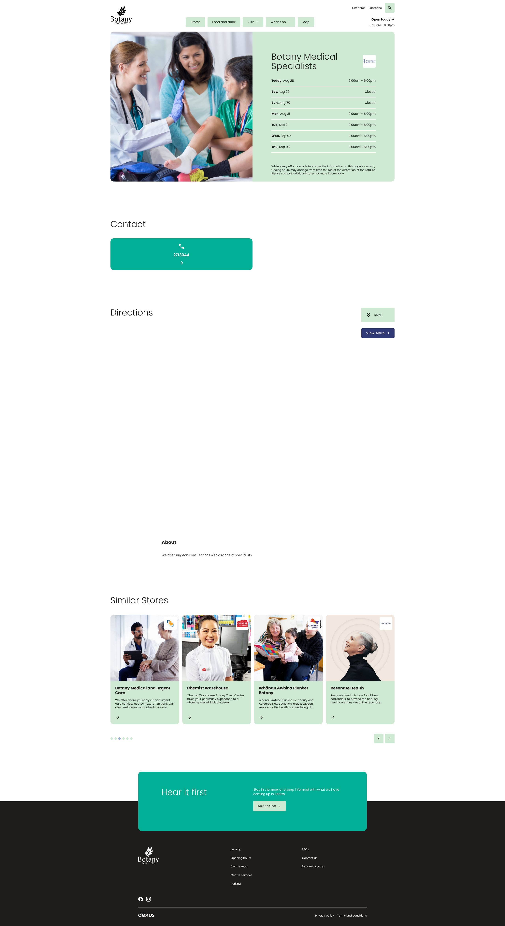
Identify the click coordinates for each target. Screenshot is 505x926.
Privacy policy (324, 916)
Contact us (309, 858)
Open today (383, 19)
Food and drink (224, 22)
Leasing (236, 849)
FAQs (305, 849)
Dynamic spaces (313, 866)
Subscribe (375, 8)
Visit (253, 22)
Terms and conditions (352, 916)
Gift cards (358, 8)
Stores (195, 22)
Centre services (241, 875)
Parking (236, 884)
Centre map (239, 866)
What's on (280, 22)
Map (306, 22)
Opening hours (241, 858)
